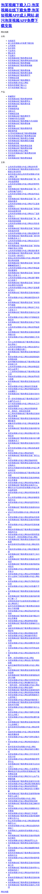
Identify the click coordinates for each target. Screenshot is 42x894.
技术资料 (11, 48)
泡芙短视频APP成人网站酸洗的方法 (23, 683)
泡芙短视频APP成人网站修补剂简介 (23, 636)
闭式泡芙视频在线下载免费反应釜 (22, 136)
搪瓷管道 (11, 126)
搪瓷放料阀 (12, 106)
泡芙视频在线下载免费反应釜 (20, 58)
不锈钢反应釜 (13, 78)
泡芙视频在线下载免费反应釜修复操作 (24, 690)
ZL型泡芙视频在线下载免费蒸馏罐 (22, 133)
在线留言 (11, 41)
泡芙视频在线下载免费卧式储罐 (21, 141)
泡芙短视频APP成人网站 (18, 83)
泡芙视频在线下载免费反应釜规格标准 (24, 882)
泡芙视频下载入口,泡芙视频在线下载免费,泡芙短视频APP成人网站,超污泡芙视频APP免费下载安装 (20, 15)
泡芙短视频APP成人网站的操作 (21, 453)
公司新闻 (11, 46)
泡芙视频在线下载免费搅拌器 (20, 128)
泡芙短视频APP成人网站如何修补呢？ (23, 700)
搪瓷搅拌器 (12, 131)
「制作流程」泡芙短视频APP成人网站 (23, 685)
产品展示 (11, 56)
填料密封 (11, 156)
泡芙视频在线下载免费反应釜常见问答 (24, 781)
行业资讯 (11, 51)
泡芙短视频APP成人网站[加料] (20, 687)
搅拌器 (11, 68)
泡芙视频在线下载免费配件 (19, 80)
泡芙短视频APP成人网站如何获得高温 (23, 534)
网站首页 (11, 53)
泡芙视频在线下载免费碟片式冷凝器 (23, 121)
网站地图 (4, 892)
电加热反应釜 (13, 143)
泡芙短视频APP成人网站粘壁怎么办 (23, 840)
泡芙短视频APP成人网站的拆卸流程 (23, 801)
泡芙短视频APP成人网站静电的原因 (23, 621)
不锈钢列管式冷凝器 (16, 119)
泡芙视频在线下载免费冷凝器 (20, 73)
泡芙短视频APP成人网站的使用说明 (23, 786)
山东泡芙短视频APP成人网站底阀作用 (23, 233)
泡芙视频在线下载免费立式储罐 (21, 138)
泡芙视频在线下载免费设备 (19, 70)
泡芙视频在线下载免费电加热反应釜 (23, 60)
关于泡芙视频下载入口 (17, 88)
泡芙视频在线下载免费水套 (19, 104)
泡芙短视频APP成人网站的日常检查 (23, 386)
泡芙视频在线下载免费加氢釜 (20, 158)
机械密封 (11, 96)
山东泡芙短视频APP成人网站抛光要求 (23, 251)
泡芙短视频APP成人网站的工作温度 (23, 813)
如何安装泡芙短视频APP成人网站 (22, 747)
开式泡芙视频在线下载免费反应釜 (22, 153)
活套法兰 (11, 111)
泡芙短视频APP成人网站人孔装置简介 (23, 769)
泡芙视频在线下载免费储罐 (19, 63)
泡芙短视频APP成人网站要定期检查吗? (24, 784)
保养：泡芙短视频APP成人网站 (21, 658)
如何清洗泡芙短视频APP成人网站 (22, 799)
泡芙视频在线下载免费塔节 (19, 75)
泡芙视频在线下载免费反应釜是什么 (23, 485)
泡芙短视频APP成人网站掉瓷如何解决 (23, 483)
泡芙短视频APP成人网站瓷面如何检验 (23, 692)
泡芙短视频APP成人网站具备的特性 (23, 460)
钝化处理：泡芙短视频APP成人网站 (23, 537)
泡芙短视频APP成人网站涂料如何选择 (23, 517)
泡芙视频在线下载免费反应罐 (20, 148)
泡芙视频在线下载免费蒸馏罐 (20, 65)
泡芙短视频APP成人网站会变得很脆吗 (23, 574)
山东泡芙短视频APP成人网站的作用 (23, 167)
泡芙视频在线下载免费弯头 (19, 101)
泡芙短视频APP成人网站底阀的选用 (23, 633)
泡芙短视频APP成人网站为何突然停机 (23, 680)
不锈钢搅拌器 (13, 109)
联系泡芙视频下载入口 (17, 85)
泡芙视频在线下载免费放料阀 (20, 99)
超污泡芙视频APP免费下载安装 (21, 43)
